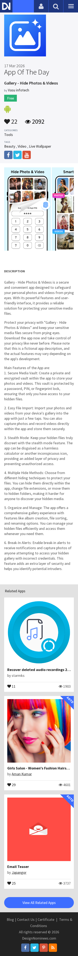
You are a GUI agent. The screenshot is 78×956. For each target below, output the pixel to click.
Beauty (9, 146)
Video (22, 146)
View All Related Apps (39, 902)
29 (13, 784)
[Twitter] (34, 948)
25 (13, 883)
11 (13, 686)
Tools (8, 134)
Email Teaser (18, 866)
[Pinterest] (44, 948)
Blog (10, 919)
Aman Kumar (22, 774)
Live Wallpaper (40, 146)
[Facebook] (25, 948)
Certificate (46, 919)
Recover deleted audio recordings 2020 (40, 669)
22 (13, 119)
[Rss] (53, 948)
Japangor (19, 872)
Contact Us (26, 919)
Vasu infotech (18, 90)
